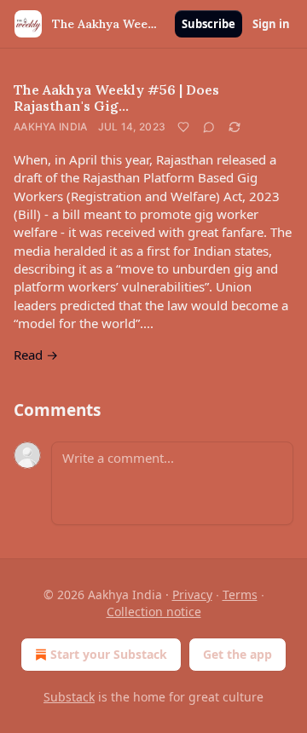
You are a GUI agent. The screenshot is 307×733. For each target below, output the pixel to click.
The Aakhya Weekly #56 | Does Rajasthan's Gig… (116, 97)
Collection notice (154, 611)
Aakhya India (51, 126)
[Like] (183, 127)
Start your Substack (108, 654)
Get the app (237, 654)
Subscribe (208, 24)
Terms (240, 594)
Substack (69, 697)
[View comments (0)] (209, 127)
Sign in (271, 24)
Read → (36, 354)
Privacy (192, 594)
